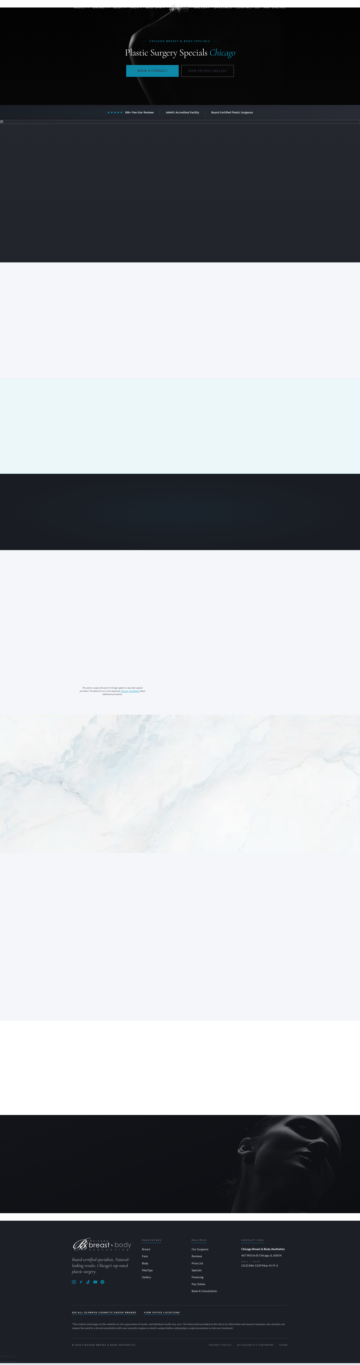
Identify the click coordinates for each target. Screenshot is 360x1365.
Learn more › (91, 979)
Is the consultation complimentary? (131, 814)
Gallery (202, 7)
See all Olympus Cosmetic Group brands (104, 1312)
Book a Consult (152, 70)
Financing (197, 1277)
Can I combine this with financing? (130, 801)
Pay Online (275, 7)
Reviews (197, 1256)
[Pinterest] (102, 1282)
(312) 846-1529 (164, 1192)
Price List (197, 1263)
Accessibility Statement (255, 1345)
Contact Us (248, 7)
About (80, 7)
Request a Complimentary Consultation (180, 1179)
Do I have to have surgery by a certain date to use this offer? (149, 787)
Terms (283, 1345)
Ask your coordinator (130, 691)
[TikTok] (88, 1282)
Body (119, 7)
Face (134, 7)
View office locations (162, 1312)
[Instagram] (74, 1282)
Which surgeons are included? (126, 828)
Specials (223, 7)
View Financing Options (180, 535)
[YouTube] (95, 1282)
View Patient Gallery (207, 71)
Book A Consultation (204, 1291)
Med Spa (154, 7)
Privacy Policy (220, 1345)
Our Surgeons (200, 1249)
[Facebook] (81, 1282)
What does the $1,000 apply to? (128, 774)
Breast (100, 7)
